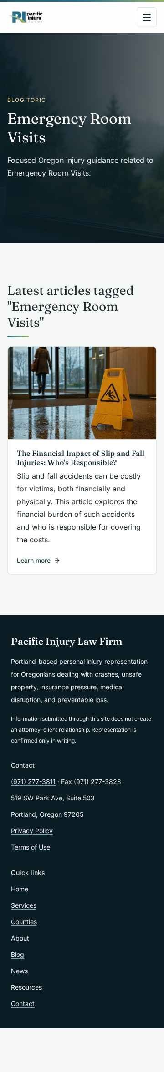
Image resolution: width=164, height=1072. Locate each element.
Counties (24, 921)
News (19, 971)
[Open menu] (147, 17)
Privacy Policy (32, 830)
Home (19, 889)
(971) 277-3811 (33, 781)
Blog (17, 954)
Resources (26, 987)
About (20, 938)
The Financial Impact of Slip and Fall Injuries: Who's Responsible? (80, 458)
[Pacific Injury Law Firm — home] (25, 17)
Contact (23, 1003)
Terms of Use (30, 847)
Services (23, 905)
